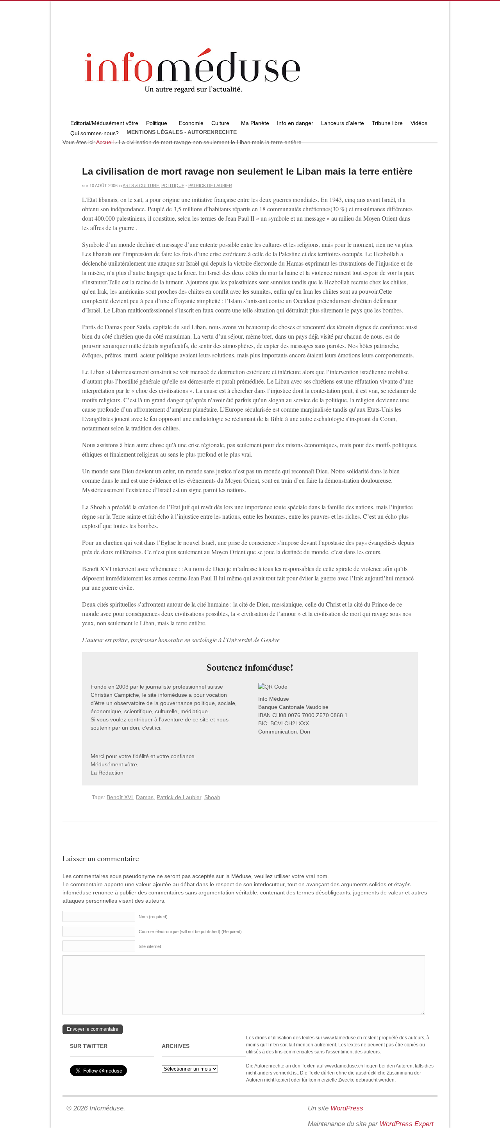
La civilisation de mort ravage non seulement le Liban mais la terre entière (247, 171)
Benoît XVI (120, 797)
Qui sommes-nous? (92, 134)
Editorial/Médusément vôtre (104, 123)
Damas (145, 797)
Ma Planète (255, 123)
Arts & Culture (141, 185)
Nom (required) (153, 916)
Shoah (212, 797)
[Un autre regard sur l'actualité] (250, 116)
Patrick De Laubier (210, 185)
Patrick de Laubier (179, 797)
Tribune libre (387, 123)
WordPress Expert (407, 1124)
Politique (154, 124)
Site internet (150, 946)
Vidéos (419, 123)
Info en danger (295, 123)
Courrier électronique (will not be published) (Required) (190, 931)
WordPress (346, 1108)
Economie (191, 123)
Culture (218, 124)
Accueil (105, 142)
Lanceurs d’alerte (342, 123)
